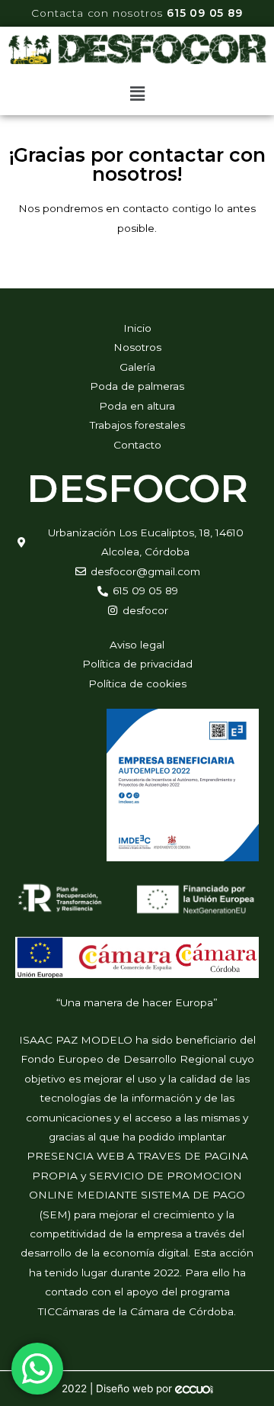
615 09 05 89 (205, 13)
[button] (137, 93)
